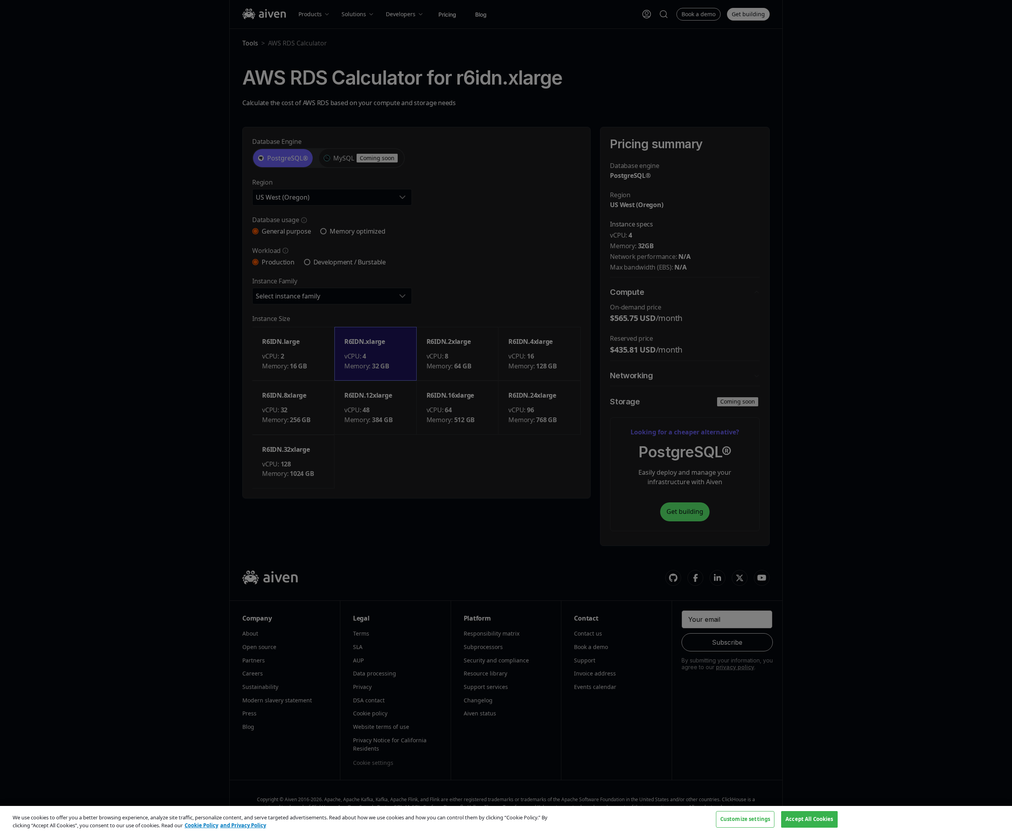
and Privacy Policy (243, 825)
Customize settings (745, 819)
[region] (506, 820)
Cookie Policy (201, 825)
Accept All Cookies (809, 819)
